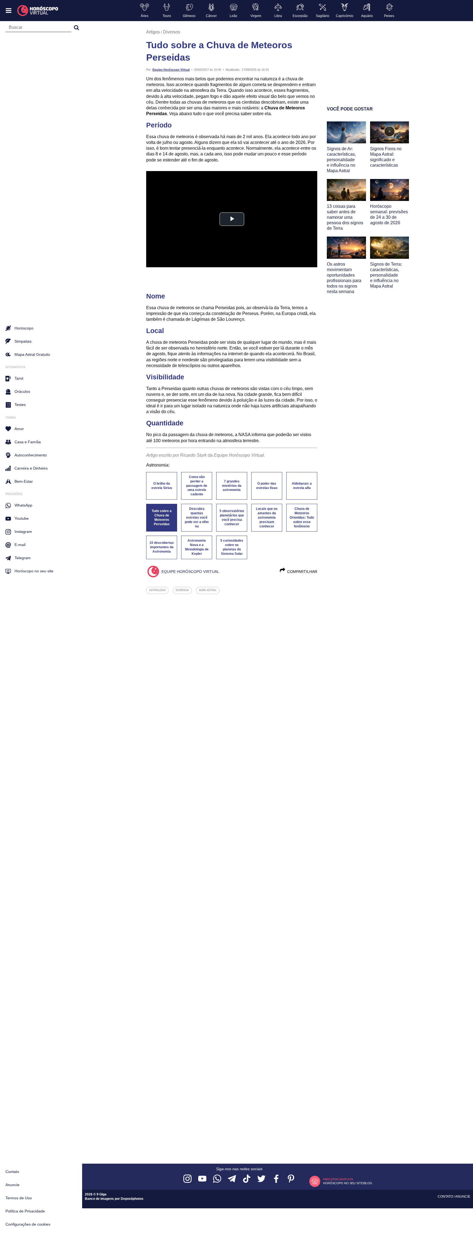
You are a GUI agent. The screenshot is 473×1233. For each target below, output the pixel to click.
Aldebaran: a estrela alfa (302, 486)
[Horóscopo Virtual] (38, 11)
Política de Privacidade (25, 1211)
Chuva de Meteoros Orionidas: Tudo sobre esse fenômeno (302, 517)
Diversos (171, 32)
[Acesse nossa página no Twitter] (261, 1179)
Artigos (153, 32)
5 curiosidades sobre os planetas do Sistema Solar (231, 547)
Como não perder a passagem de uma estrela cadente (196, 485)
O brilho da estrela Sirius (161, 486)
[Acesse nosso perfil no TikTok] (246, 1179)
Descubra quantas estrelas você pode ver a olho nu (197, 517)
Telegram (23, 558)
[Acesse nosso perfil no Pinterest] (291, 1179)
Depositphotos (132, 1199)
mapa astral (208, 590)
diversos (182, 590)
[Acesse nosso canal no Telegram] (231, 1179)
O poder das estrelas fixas (267, 486)
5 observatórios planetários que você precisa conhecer (232, 517)
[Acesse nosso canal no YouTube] (202, 1179)
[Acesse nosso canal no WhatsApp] (217, 1179)
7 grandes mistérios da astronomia (231, 485)
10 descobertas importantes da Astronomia (161, 547)
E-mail (20, 544)
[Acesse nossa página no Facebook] (276, 1179)
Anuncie (12, 1185)
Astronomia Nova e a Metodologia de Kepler (197, 547)
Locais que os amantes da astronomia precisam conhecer (267, 517)
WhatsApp (23, 505)
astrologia (157, 590)
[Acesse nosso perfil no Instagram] (187, 1179)
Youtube (22, 518)
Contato (12, 1171)
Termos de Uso (18, 1198)
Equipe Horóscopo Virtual (171, 69)
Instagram (23, 531)
